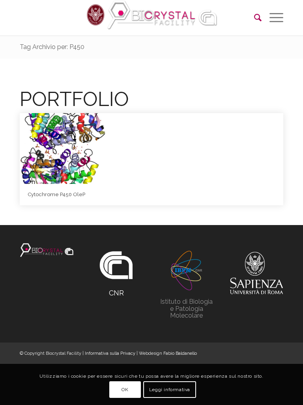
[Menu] (272, 18)
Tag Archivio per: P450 (52, 47)
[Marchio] (47, 250)
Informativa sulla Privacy (110, 353)
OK (125, 389)
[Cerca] (254, 18)
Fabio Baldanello (180, 353)
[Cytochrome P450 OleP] (63, 148)
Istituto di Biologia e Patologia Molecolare (186, 308)
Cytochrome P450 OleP (56, 194)
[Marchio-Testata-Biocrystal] (151, 18)
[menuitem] (254, 18)
